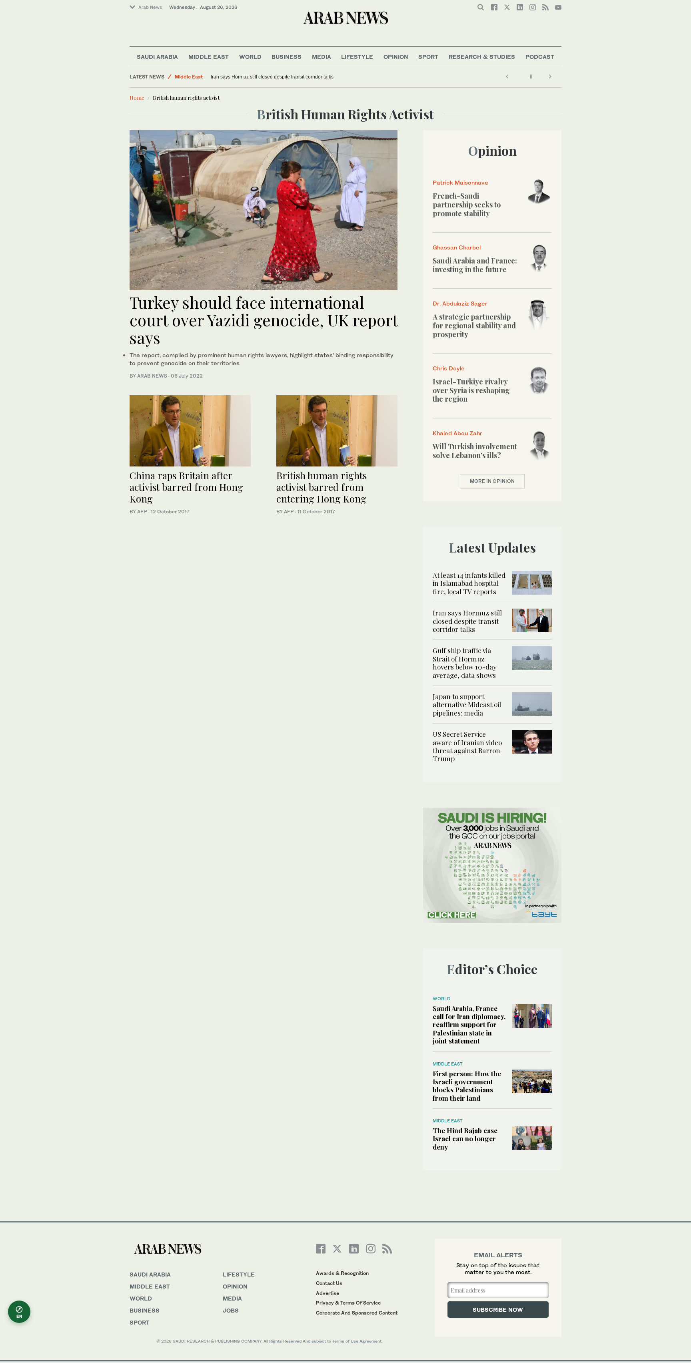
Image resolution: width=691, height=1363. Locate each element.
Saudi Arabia (157, 56)
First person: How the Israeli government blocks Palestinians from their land (467, 1085)
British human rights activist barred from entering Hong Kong (321, 487)
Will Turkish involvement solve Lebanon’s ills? (475, 451)
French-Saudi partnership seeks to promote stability (467, 204)
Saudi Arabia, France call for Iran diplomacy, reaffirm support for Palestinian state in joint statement (469, 1024)
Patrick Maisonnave (460, 182)
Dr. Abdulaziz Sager (460, 303)
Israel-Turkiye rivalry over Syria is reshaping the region (471, 390)
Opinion (395, 56)
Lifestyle (357, 56)
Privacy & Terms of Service (348, 1303)
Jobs (231, 1310)
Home (137, 97)
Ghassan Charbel (457, 247)
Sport (428, 56)
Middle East (208, 56)
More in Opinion (492, 481)
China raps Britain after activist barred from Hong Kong (186, 487)
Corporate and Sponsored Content (356, 1313)
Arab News (150, 7)
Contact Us (329, 1283)
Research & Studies (482, 56)
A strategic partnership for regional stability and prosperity (474, 325)
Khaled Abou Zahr (457, 433)
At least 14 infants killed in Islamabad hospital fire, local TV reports (469, 583)
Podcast (539, 56)
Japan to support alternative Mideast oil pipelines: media (467, 704)
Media (321, 56)
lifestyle (239, 1274)
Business (287, 56)
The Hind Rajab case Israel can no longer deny (465, 1138)
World (250, 56)
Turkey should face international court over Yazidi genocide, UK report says (263, 319)
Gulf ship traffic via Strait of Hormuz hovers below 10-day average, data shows (465, 662)
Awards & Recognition (342, 1273)
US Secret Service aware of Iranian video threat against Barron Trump (467, 746)
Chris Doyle (449, 368)
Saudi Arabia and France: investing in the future (475, 265)
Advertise (327, 1293)
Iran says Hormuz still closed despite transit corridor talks (272, 77)
